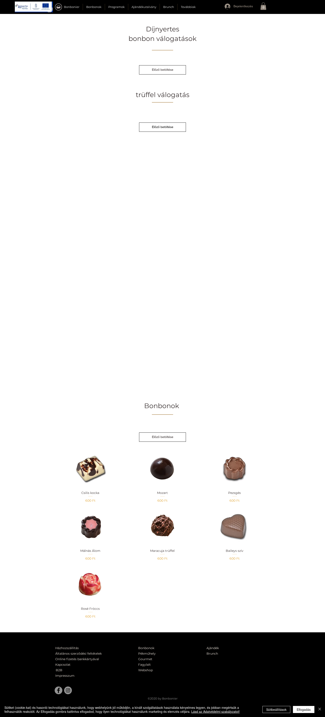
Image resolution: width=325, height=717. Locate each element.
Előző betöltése (162, 69)
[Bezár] (319, 709)
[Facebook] (58, 690)
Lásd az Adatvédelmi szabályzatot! (215, 711)
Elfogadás (304, 709)
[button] (34, 7)
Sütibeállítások (276, 709)
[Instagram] (68, 690)
